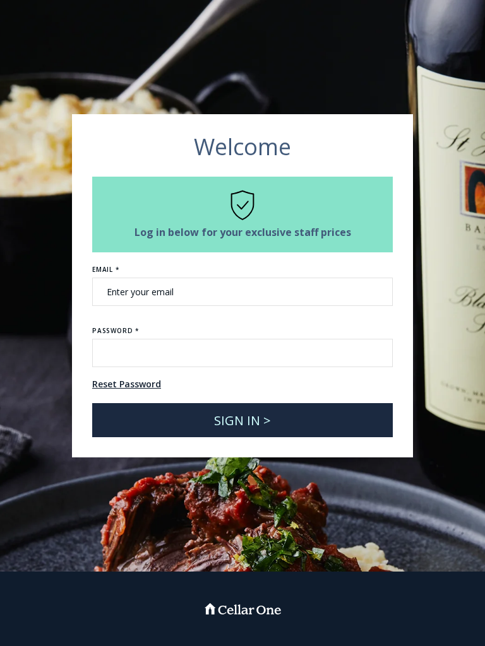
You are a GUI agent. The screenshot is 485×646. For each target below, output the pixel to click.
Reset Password (126, 384)
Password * (115, 330)
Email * (105, 269)
